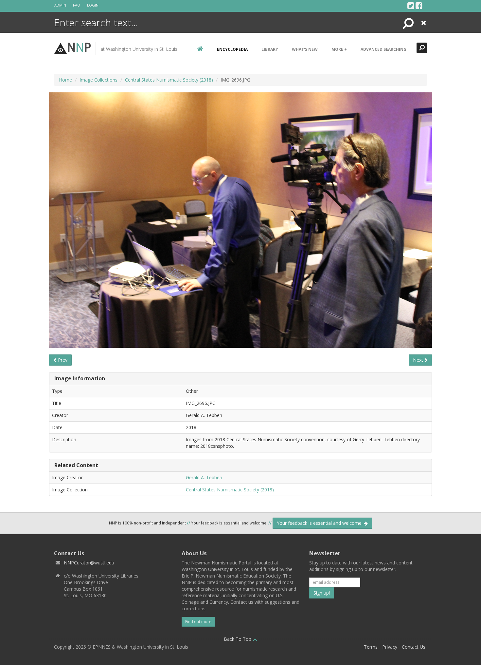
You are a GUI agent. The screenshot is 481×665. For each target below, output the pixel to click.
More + (339, 49)
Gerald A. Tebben (204, 477)
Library (269, 49)
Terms (371, 647)
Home (65, 80)
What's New (305, 49)
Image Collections (98, 80)
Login (92, 5)
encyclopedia (232, 49)
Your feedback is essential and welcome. (320, 523)
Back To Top (238, 639)
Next (418, 360)
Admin (60, 5)
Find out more (198, 621)
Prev (62, 360)
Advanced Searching (383, 49)
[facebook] (419, 6)
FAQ (76, 5)
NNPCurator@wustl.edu (89, 563)
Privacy (389, 647)
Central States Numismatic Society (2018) (169, 80)
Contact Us (413, 647)
